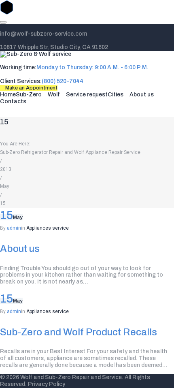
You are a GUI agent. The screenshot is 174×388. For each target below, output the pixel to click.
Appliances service (47, 228)
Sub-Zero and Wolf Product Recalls (78, 332)
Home (8, 95)
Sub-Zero (29, 95)
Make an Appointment (30, 88)
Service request (87, 95)
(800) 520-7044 (62, 81)
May (4, 186)
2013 (5, 169)
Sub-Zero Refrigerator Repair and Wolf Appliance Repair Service (70, 152)
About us (141, 95)
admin (14, 228)
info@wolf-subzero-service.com (43, 34)
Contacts (13, 101)
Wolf (54, 95)
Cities (115, 95)
